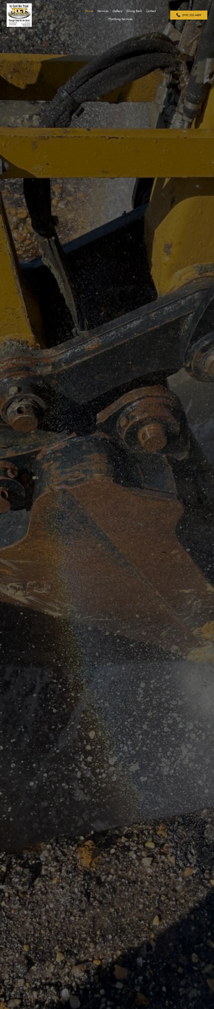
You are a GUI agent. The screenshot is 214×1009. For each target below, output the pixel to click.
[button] (188, 15)
